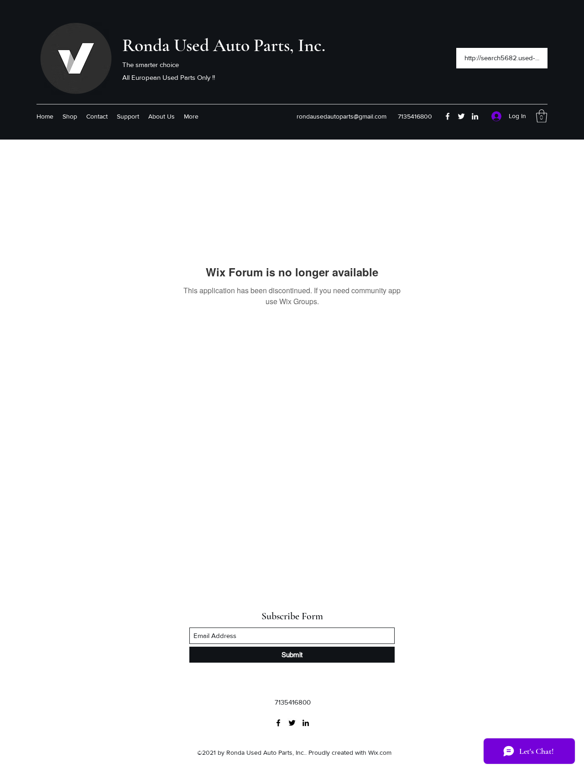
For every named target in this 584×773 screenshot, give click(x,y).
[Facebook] (447, 116)
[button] (541, 116)
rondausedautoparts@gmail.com (341, 116)
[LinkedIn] (475, 116)
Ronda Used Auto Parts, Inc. (223, 45)
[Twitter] (461, 116)
